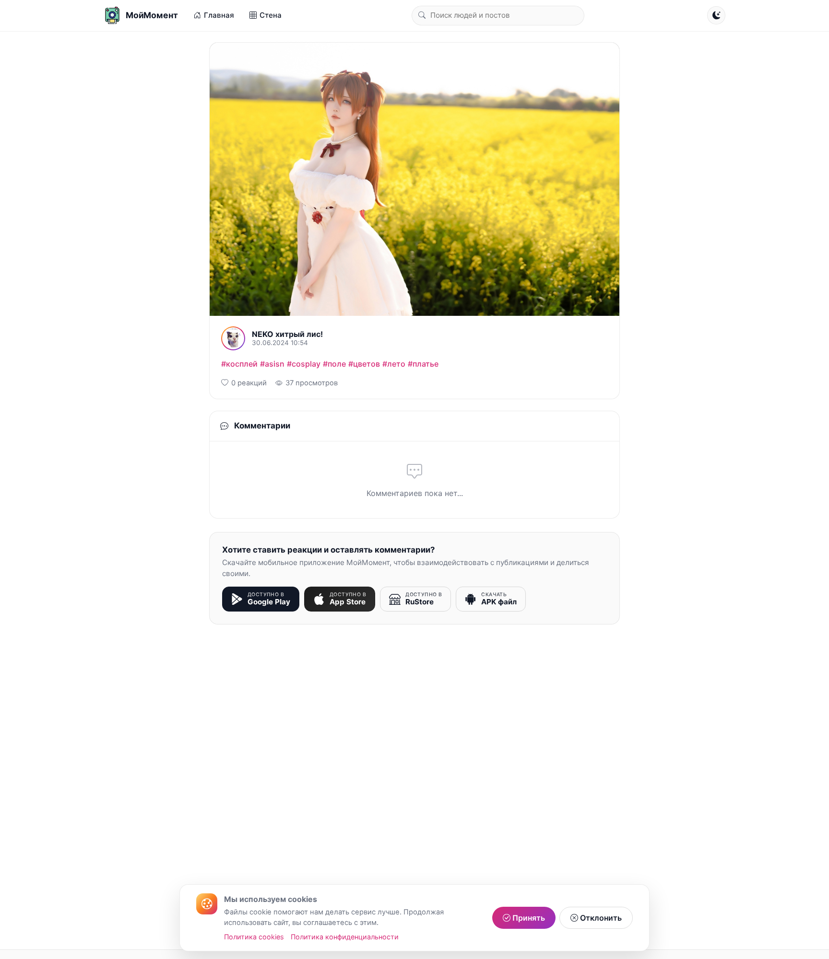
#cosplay (303, 364)
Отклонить (600, 918)
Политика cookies (254, 937)
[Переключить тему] (716, 15)
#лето (393, 364)
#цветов (364, 364)
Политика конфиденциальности (345, 937)
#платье (423, 364)
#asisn (272, 364)
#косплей (239, 364)
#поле (334, 364)
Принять (527, 918)
